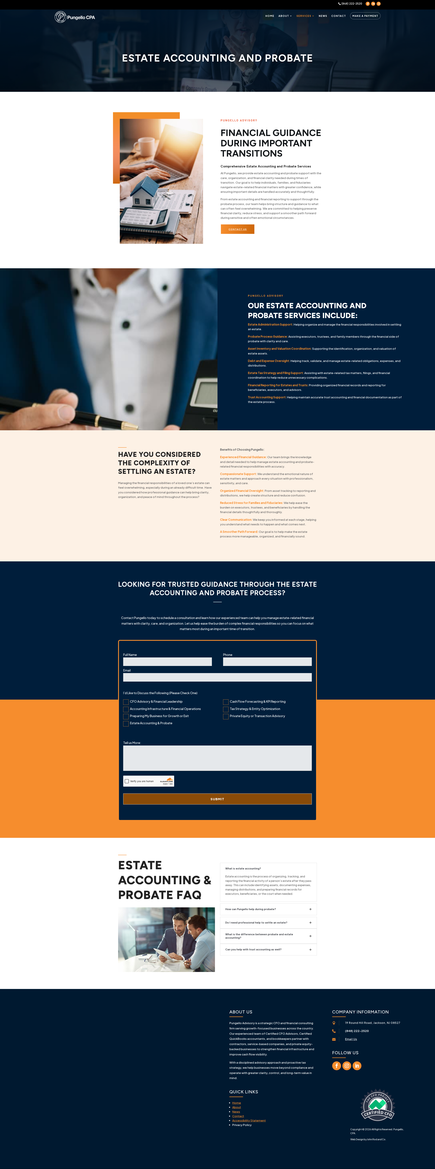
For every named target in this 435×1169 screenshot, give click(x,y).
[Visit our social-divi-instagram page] (379, 4)
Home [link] (269, 16)
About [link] (284, 16)
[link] (75, 16)
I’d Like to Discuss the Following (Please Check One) (160, 693)
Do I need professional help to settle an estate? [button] (256, 922)
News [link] (323, 16)
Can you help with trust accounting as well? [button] (253, 949)
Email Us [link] (351, 1039)
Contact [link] (338, 16)
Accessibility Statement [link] (249, 1120)
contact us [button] (238, 229)
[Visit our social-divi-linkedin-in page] (373, 4)
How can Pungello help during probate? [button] (250, 909)
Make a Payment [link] (365, 15)
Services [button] (304, 16)
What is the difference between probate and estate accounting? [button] (259, 936)
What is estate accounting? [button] (243, 868)
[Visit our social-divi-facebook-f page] (368, 4)
